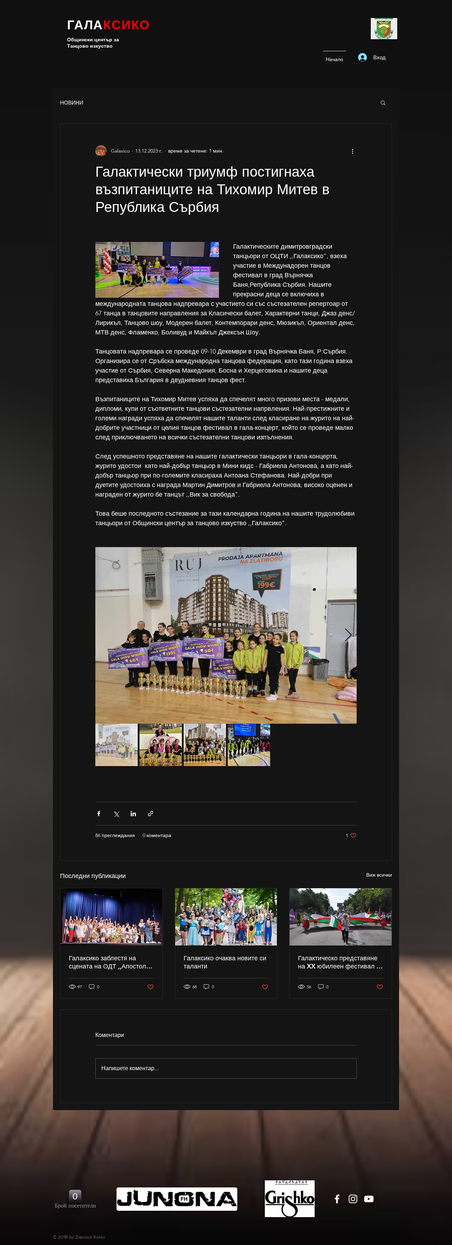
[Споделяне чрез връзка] (150, 813)
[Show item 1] (116, 745)
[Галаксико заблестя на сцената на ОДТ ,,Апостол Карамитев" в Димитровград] (111, 916)
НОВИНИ (71, 102)
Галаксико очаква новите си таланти (225, 962)
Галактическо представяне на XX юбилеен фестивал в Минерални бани (339, 962)
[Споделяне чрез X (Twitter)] (116, 813)
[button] (383, 102)
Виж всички (379, 875)
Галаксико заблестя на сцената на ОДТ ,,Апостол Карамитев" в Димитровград (111, 962)
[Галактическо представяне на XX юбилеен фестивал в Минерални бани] (341, 916)
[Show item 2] (160, 745)
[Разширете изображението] (226, 635)
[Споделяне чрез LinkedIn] (133, 813)
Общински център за (93, 39)
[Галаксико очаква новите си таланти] (226, 916)
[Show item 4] (249, 745)
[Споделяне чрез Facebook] (98, 813)
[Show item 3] (205, 745)
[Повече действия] (352, 151)
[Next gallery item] (348, 635)
